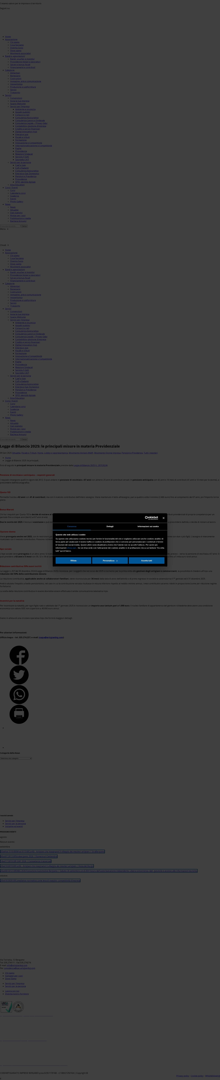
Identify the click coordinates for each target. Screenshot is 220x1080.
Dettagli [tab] (110, 526)
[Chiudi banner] (163, 518)
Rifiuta (73, 561)
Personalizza (108, 561)
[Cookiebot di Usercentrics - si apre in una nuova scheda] (147, 518)
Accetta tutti (146, 561)
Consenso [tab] (71, 526)
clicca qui (71, 548)
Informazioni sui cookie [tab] (148, 526)
